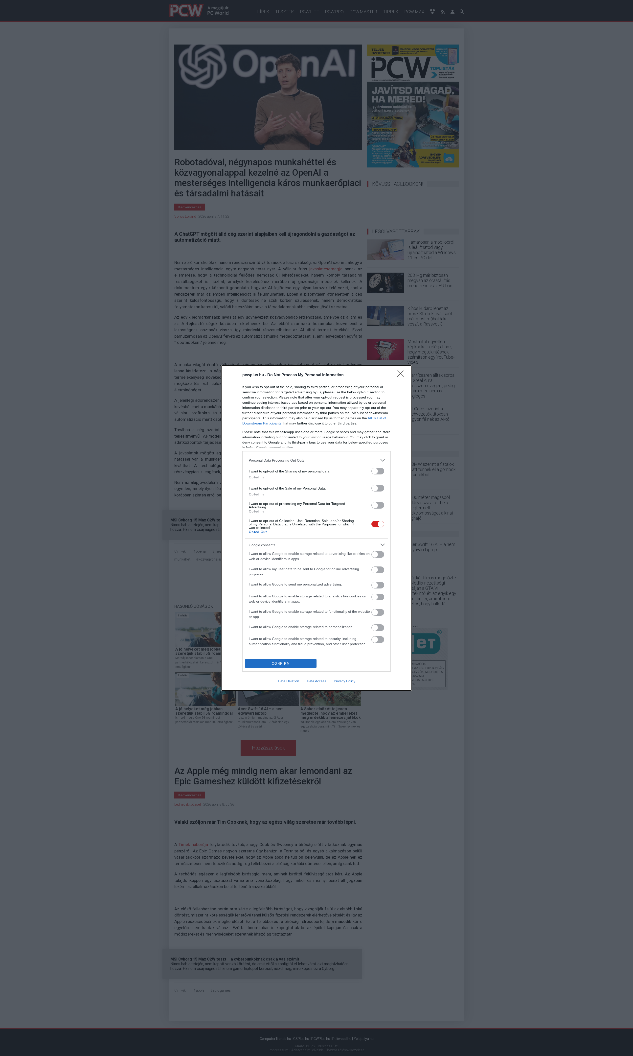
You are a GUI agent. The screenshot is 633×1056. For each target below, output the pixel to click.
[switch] (377, 471)
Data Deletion (288, 681)
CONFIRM (281, 663)
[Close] (402, 375)
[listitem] (316, 460)
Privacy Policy (344, 681)
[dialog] (316, 528)
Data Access (316, 681)
